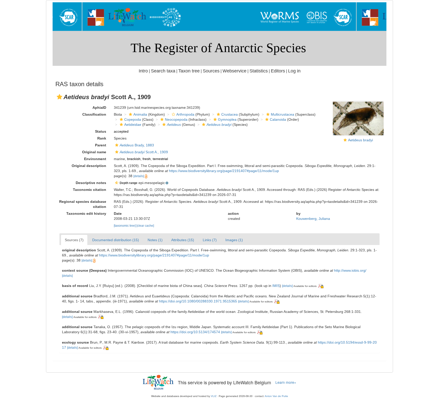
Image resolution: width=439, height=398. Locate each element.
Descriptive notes (91, 183)
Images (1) (234, 240)
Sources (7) (74, 240)
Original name (94, 152)
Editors (278, 70)
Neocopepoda (176, 119)
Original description (89, 166)
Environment (95, 159)
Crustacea (229, 114)
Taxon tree (189, 70)
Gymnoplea (227, 119)
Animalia (140, 114)
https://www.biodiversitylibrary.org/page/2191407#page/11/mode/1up (224, 171)
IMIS (276, 286)
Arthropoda (185, 114)
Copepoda (132, 119)
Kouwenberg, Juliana (313, 219)
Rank (101, 138)
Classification (94, 114)
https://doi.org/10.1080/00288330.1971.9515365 (198, 301)
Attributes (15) (182, 240)
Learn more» (285, 382)
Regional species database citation (82, 204)
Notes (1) (155, 240)
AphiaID (99, 107)
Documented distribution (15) (115, 240)
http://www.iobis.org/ (350, 270)
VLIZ (213, 396)
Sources (211, 70)
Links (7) (210, 240)
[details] (138, 176)
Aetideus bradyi (360, 140)
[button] (59, 97)
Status (100, 131)
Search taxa (163, 70)
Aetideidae (132, 125)
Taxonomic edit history (86, 213)
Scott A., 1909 (144, 152)
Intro (143, 70)
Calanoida (278, 119)
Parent (100, 145)
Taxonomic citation (89, 190)
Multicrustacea (282, 114)
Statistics (258, 70)
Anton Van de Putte (276, 396)
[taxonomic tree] (125, 225)
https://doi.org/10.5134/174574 (195, 332)
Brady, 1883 (137, 145)
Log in (294, 70)
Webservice (234, 70)
